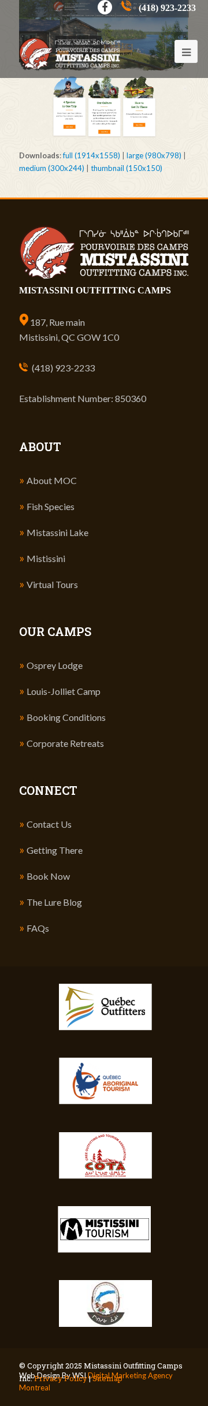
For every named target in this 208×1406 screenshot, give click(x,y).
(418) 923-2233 (63, 367)
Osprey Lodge (55, 665)
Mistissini (46, 558)
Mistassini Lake (57, 532)
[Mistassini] (69, 38)
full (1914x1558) (91, 155)
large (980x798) (154, 155)
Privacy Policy (60, 1378)
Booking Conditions (66, 717)
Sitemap (107, 1378)
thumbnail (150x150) (126, 168)
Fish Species (51, 506)
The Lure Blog (54, 902)
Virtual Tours (52, 584)
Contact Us (49, 824)
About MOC (52, 480)
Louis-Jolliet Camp (64, 691)
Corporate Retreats (65, 743)
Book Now (48, 876)
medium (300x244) (51, 168)
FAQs (38, 928)
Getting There (55, 850)
